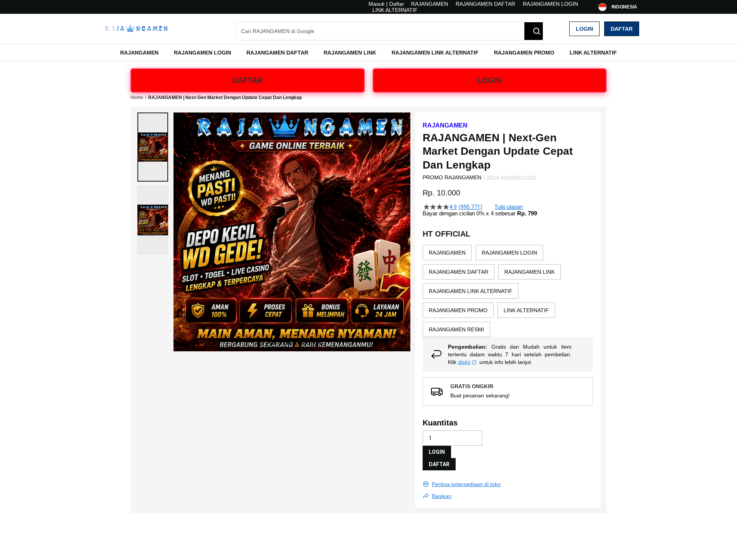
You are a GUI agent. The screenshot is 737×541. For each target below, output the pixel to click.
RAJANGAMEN (429, 4)
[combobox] (389, 31)
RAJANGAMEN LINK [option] (529, 272)
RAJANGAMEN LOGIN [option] (509, 253)
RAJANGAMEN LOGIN (550, 4)
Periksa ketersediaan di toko (466, 484)
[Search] (533, 31)
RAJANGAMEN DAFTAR (485, 4)
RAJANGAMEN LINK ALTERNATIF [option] (470, 291)
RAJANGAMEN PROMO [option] (458, 310)
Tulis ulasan (508, 207)
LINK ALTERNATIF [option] (526, 310)
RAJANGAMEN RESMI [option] (456, 329)
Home (137, 97)
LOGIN (489, 80)
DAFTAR (247, 80)
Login (584, 29)
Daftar (622, 29)
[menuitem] (139, 52)
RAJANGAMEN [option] (447, 253)
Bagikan (441, 496)
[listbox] (508, 291)
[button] (152, 147)
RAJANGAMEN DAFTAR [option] (458, 272)
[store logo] (136, 29)
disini (464, 362)
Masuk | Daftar (386, 4)
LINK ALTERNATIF (395, 10)
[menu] (368, 52)
